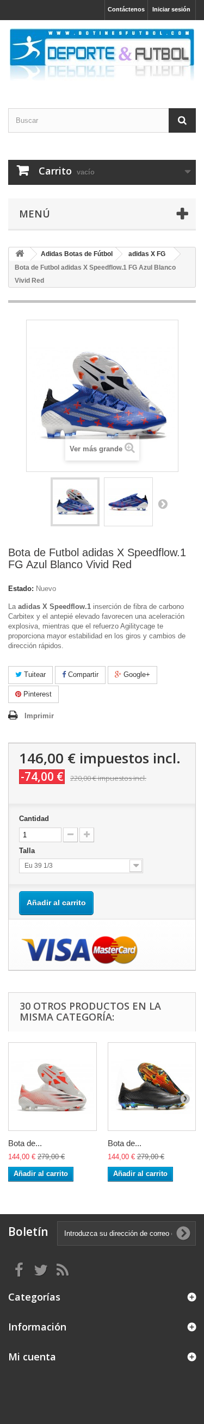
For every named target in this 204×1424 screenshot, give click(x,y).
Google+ (135, 674)
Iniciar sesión (171, 9)
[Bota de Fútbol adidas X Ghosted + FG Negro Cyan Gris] (152, 1086)
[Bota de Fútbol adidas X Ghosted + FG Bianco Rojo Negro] (52, 1086)
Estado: (21, 588)
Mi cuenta (32, 1356)
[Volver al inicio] (19, 254)
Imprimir (39, 716)
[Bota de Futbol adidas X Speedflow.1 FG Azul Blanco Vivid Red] (75, 502)
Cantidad (34, 818)
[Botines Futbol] (102, 54)
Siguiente (162, 503)
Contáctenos (126, 9)
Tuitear (34, 674)
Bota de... (25, 1143)
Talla (28, 851)
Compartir (82, 674)
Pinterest (36, 694)
